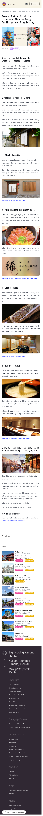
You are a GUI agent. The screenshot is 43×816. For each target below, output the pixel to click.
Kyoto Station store (23, 11)
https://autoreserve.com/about (13, 520)
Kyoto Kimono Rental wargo (9, 11)
